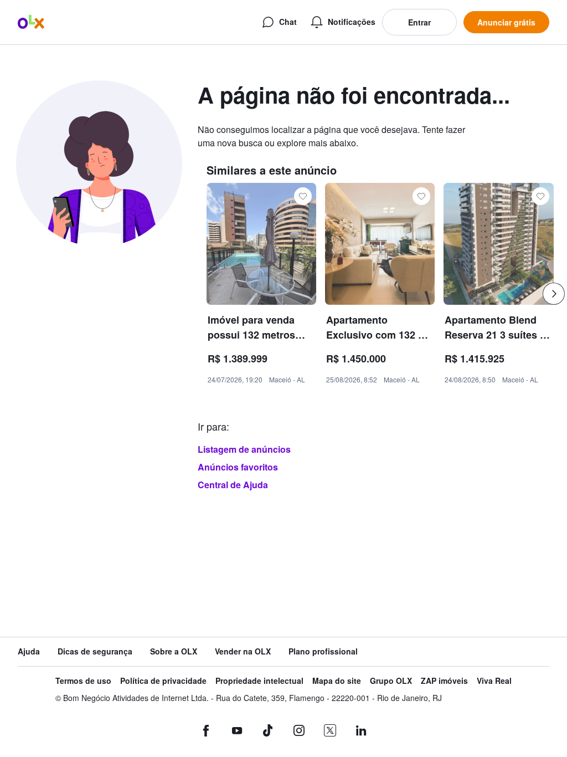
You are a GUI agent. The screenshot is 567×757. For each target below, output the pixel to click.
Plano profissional (323, 651)
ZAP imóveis (444, 681)
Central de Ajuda (233, 484)
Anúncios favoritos (238, 467)
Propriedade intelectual (259, 681)
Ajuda (29, 651)
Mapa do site (336, 681)
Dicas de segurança (95, 651)
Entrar (419, 22)
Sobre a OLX (173, 651)
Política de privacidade (163, 681)
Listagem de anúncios (244, 449)
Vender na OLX (243, 651)
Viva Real (494, 681)
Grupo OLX (391, 681)
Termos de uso (83, 681)
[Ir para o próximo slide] (554, 294)
